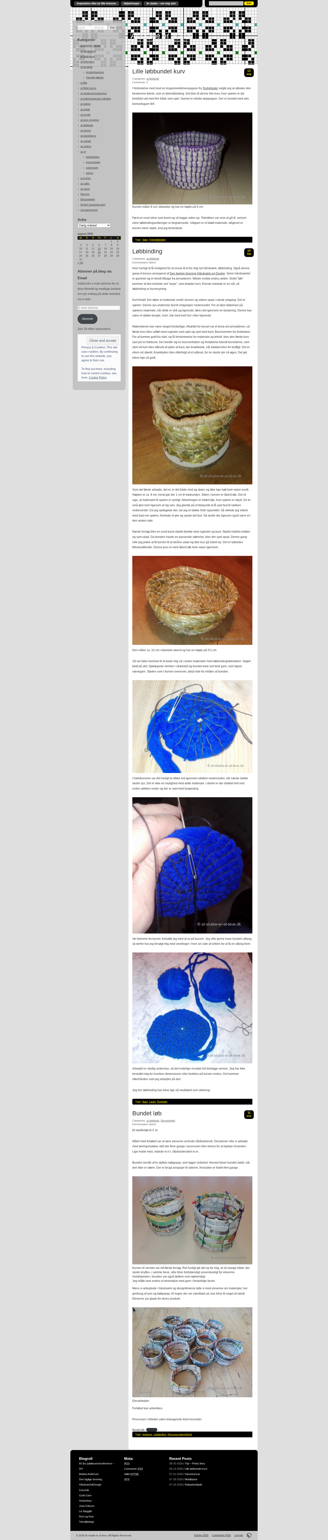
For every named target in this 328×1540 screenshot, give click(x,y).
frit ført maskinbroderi (92, 204)
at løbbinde (86, 125)
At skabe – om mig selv (161, 3)
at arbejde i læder (90, 45)
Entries (201, 1535)
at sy (83, 151)
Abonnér (87, 319)
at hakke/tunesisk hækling (95, 98)
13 (99, 248)
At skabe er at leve (162, 36)
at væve (85, 188)
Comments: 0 (140, 82)
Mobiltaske (191, 1479)
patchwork (92, 167)
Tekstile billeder (95, 77)
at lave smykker (89, 120)
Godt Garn (85, 1495)
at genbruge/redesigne (93, 93)
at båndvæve (88, 51)
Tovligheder (210, 88)
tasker (89, 173)
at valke (85, 183)
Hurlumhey (85, 1500)
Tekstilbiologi (86, 1521)
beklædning (92, 156)
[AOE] (247, 1535)
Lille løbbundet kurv (158, 71)
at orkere (85, 130)
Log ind (238, 1535)
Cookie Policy (98, 377)
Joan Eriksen (86, 1505)
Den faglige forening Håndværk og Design (197, 273)
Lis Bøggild (85, 1511)
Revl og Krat (86, 1516)
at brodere (86, 66)
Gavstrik (84, 1490)
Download (151, 1429)
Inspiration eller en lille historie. (96, 3)
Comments (133, 1468)
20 (99, 252)
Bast (145, 1101)
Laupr (152, 1101)
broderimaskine (95, 72)
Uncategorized (88, 209)
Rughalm (162, 1101)
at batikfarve (87, 56)
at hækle (85, 103)
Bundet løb (147, 1113)
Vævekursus (192, 1474)
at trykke (85, 178)
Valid (131, 1474)
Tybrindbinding (157, 239)
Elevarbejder (87, 199)
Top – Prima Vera (195, 1463)
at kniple (85, 109)
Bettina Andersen (89, 1474)
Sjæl (144, 239)
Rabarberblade (193, 1484)
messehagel (93, 162)
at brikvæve (87, 61)
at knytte (85, 114)
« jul (80, 262)
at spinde (85, 141)
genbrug (147, 1434)
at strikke (85, 146)
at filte (83, 82)
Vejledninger (131, 3)
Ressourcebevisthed (180, 1434)
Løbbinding (147, 251)
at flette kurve (88, 88)
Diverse (85, 194)
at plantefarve (88, 135)
